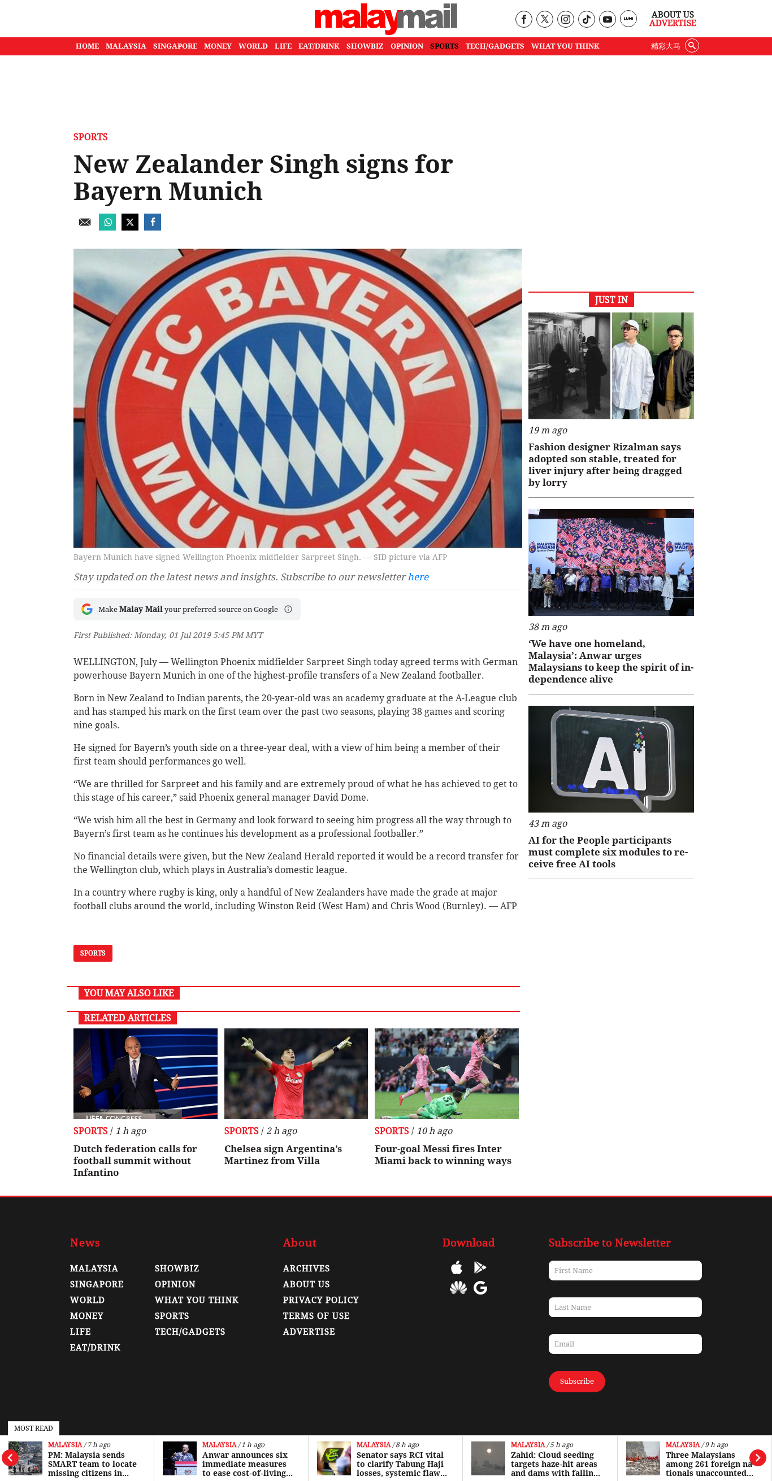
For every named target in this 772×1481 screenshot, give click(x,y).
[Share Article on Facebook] (152, 227)
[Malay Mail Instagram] (565, 20)
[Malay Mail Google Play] (480, 1275)
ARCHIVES (306, 1268)
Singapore (97, 1284)
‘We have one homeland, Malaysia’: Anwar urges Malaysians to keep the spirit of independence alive (610, 661)
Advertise (672, 23)
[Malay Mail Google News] (480, 1296)
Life (80, 1332)
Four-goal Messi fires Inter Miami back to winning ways (443, 1154)
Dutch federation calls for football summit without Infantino (135, 1160)
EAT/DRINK (319, 46)
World (87, 1300)
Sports (90, 137)
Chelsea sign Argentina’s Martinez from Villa (283, 1154)
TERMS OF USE (316, 1316)
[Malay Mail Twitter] (545, 20)
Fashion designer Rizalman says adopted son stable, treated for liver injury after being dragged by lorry (605, 464)
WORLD (253, 46)
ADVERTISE (309, 1332)
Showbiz (177, 1268)
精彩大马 (665, 46)
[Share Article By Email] (84, 227)
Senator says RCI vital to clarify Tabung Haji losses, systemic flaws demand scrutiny (400, 1464)
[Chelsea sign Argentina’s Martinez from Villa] (296, 1073)
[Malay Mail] (386, 32)
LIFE (283, 46)
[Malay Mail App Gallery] (458, 1296)
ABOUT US (306, 1284)
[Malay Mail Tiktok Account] (586, 20)
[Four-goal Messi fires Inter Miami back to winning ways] (447, 1073)
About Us (673, 15)
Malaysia (65, 1445)
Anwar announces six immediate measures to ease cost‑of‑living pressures (245, 1464)
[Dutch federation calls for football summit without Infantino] (145, 1073)
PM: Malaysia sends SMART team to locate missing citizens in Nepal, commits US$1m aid (92, 1464)
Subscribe (577, 1381)
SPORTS (444, 46)
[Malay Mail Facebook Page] (523, 20)
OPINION (407, 46)
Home (87, 46)
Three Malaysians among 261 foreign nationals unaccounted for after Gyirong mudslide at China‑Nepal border (711, 1464)
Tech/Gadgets (190, 1332)
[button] (288, 609)
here (417, 577)
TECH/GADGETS (495, 46)
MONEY (218, 46)
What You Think (565, 46)
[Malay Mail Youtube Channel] (607, 20)
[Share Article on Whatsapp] (107, 227)
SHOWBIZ (365, 46)
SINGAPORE (175, 46)
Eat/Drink (95, 1348)
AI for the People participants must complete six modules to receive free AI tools (608, 852)
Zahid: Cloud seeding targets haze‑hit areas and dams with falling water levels (554, 1464)
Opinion (175, 1284)
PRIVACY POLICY (321, 1300)
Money (86, 1316)
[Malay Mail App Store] (456, 1275)
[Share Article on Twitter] (130, 227)
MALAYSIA (126, 46)
